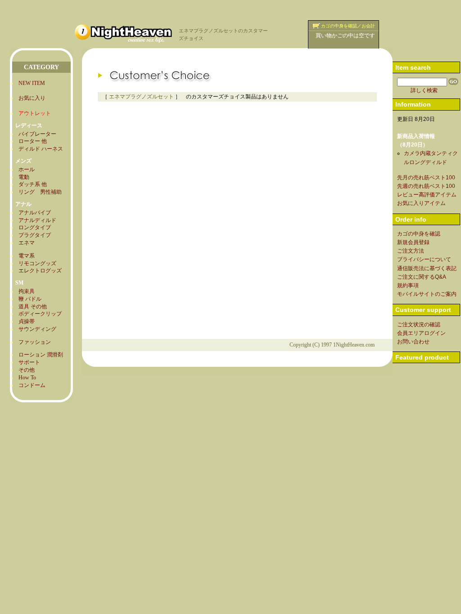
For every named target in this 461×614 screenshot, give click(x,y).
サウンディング (37, 329)
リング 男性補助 (40, 192)
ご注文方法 (410, 251)
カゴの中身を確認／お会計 (348, 25)
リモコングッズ (37, 263)
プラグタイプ (34, 235)
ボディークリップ (40, 314)
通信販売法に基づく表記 (426, 268)
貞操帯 (26, 321)
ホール (26, 169)
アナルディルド (37, 220)
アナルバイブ (34, 212)
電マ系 (26, 256)
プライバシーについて (424, 259)
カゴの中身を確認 (418, 234)
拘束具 (26, 291)
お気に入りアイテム (421, 203)
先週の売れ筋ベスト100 (426, 186)
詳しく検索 (424, 90)
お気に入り (31, 98)
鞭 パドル (29, 299)
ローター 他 (32, 141)
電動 (23, 177)
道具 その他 (32, 306)
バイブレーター (37, 134)
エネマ (26, 243)
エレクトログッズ (40, 270)
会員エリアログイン (421, 333)
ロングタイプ (34, 227)
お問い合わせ (413, 341)
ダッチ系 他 (32, 184)
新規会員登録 (413, 242)
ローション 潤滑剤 (40, 354)
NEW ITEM (31, 83)
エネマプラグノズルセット (141, 96)
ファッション (34, 342)
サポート (29, 362)
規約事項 (408, 285)
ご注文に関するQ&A (421, 277)
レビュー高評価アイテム (426, 194)
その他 (26, 370)
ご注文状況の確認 (418, 324)
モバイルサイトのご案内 (426, 294)
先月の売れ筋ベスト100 (426, 177)
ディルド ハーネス (40, 149)
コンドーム (31, 385)
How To (27, 377)
